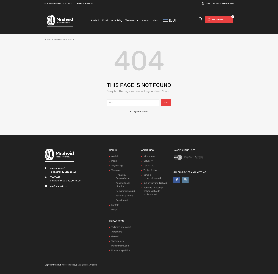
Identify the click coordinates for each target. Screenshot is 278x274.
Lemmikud (149, 165)
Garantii (115, 236)
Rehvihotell (122, 200)
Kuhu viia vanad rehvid (155, 183)
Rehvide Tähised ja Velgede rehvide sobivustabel (153, 191)
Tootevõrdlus (150, 170)
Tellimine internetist (121, 227)
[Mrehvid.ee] (59, 26)
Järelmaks (116, 231)
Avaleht (95, 20)
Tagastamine (118, 241)
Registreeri (228, 3)
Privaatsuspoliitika (120, 250)
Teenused (130, 20)
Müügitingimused (120, 245)
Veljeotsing (116, 20)
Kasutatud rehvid (124, 195)
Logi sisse (216, 3)
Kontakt (146, 20)
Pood (105, 20)
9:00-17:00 (54, 3)
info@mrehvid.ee (58, 186)
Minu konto (149, 156)
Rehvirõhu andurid (125, 191)
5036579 (89, 3)
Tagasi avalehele (140, 111)
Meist (155, 20)
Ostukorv (148, 161)
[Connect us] (176, 180)
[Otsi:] (134, 102)
